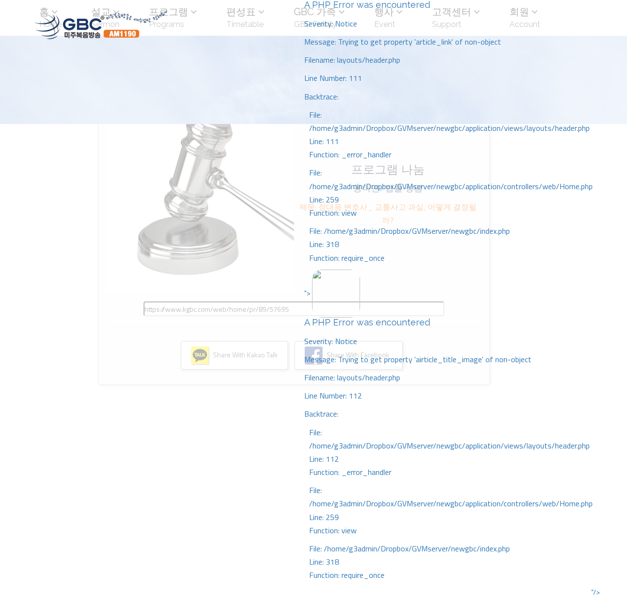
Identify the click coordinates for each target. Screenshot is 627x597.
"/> (595, 592)
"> (448, 434)
